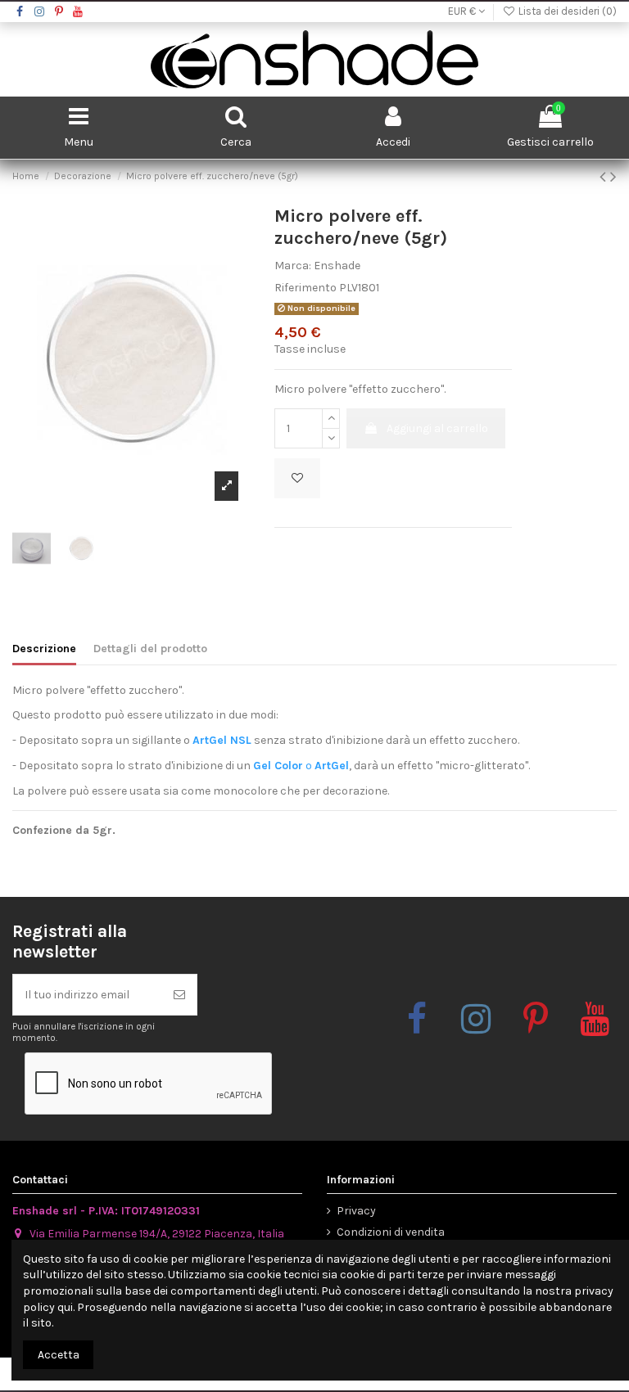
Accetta (58, 1355)
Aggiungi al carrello (437, 428)
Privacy (356, 1211)
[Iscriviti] (179, 995)
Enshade (337, 266)
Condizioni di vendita (391, 1232)
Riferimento (305, 288)
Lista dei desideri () (566, 11)
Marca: (292, 266)
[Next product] (613, 177)
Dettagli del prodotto (150, 648)
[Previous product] (605, 177)
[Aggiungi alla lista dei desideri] (297, 478)
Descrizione (44, 648)
